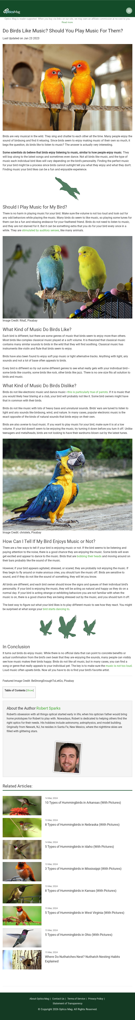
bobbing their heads (89, 556)
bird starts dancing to (56, 609)
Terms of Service (76, 998)
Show (30, 690)
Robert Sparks (48, 708)
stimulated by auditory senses (40, 230)
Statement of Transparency (67, 1003)
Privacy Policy (95, 998)
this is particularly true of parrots (88, 392)
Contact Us (58, 998)
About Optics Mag (39, 998)
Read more (67, 22)
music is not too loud (119, 665)
